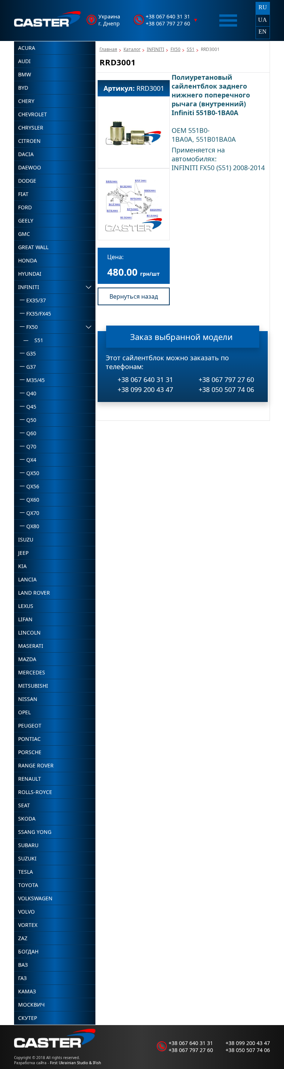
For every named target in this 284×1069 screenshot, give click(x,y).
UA (262, 20)
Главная (108, 49)
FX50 (175, 49)
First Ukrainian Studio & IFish (75, 1062)
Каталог (132, 49)
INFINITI (155, 49)
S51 (191, 49)
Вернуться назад (133, 296)
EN (262, 31)
